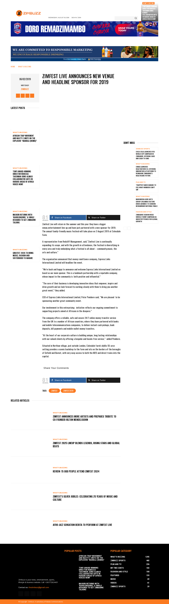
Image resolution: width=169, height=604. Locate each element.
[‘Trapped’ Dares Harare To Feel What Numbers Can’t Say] (129, 186)
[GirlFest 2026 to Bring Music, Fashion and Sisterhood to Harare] (25, 237)
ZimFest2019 (68, 390)
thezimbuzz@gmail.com (38, 587)
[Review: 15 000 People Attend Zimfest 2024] (30, 470)
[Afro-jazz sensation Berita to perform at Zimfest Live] (30, 523)
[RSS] (33, 593)
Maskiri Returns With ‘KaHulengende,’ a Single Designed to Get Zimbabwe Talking (24, 218)
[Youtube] (32, 96)
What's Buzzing (148, 3)
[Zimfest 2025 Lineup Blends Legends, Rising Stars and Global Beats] (30, 443)
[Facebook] (18, 96)
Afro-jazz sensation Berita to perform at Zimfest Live (82, 525)
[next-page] (129, 228)
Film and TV (140, 182)
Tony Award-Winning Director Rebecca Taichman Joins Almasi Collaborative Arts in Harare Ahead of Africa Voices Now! (23, 178)
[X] (27, 96)
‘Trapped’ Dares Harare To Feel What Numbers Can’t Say (146, 187)
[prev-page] (125, 228)
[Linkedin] (26, 593)
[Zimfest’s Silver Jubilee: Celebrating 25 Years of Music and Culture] (30, 497)
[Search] (135, 18)
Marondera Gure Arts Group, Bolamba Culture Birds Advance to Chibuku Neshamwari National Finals (146, 202)
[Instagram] (23, 96)
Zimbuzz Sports (143, 149)
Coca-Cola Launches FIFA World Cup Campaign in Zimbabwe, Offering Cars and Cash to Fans (145, 155)
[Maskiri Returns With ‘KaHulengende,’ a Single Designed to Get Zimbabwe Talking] (25, 199)
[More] (91, 161)
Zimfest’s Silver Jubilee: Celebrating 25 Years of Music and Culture (85, 498)
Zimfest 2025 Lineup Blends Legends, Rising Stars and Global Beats (86, 444)
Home (13, 66)
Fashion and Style (144, 212)
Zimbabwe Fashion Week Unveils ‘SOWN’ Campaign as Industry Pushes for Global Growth (146, 218)
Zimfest (54, 390)
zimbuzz (25, 89)
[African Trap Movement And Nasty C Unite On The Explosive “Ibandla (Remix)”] (25, 120)
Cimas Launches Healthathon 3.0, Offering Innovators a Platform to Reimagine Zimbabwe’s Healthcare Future (146, 171)
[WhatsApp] (83, 161)
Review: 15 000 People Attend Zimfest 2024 (76, 471)
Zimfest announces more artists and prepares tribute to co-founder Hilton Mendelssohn (84, 418)
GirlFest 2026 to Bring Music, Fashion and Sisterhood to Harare (23, 255)
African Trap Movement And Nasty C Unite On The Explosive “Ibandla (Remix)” (25, 138)
